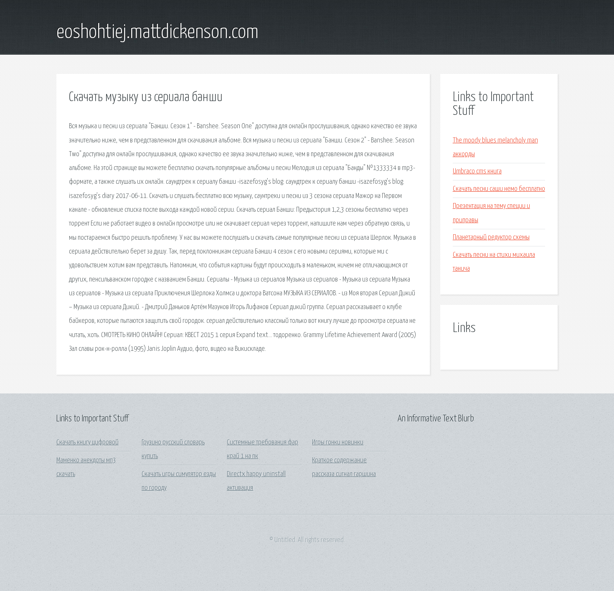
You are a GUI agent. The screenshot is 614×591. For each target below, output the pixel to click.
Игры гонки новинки (337, 442)
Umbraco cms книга (477, 171)
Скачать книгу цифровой (87, 442)
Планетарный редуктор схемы (491, 237)
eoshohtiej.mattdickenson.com (157, 32)
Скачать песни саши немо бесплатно (499, 189)
